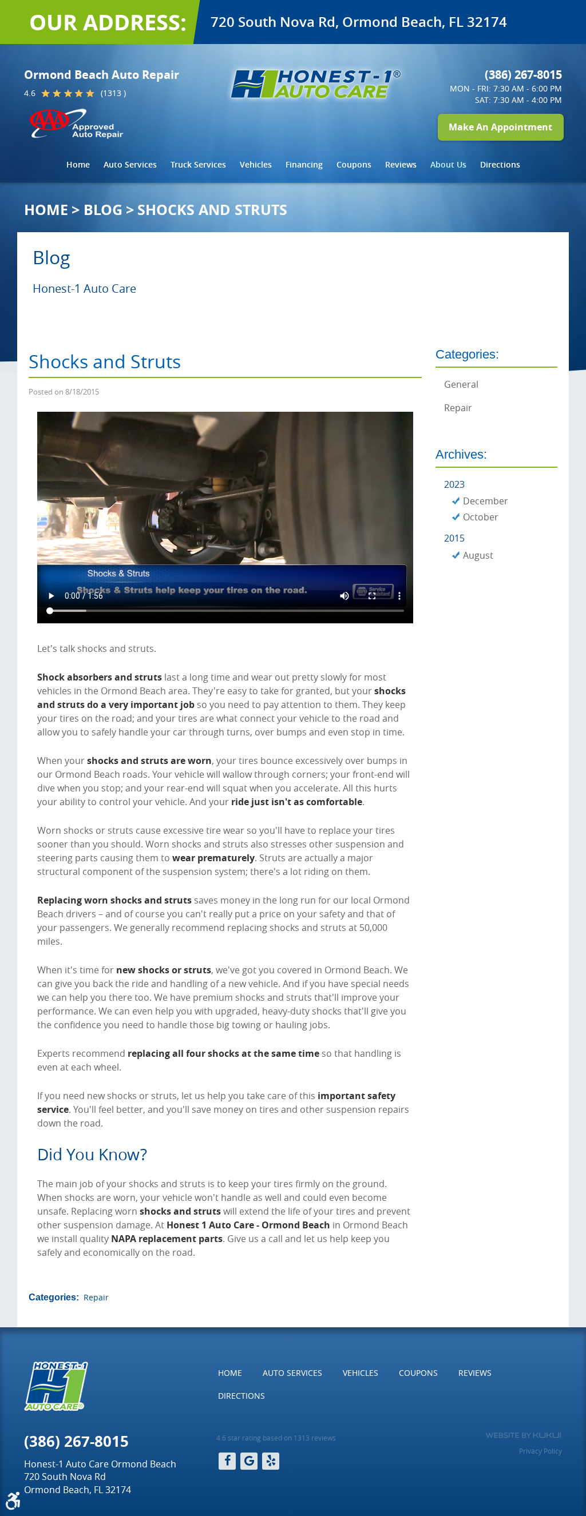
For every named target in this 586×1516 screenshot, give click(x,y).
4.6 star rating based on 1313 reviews (276, 1437)
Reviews (401, 164)
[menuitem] (78, 164)
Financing (304, 164)
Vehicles (256, 164)
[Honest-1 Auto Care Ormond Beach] (316, 84)
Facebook (227, 1461)
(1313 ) (113, 92)
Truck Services (198, 164)
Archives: (461, 454)
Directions (500, 164)
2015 (454, 538)
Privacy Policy (540, 1450)
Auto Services (130, 164)
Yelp (270, 1461)
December (485, 501)
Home (78, 164)
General (461, 384)
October (480, 517)
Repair (96, 1297)
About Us (448, 164)
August (478, 555)
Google (249, 1461)
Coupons (353, 164)
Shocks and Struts (212, 210)
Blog (103, 210)
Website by (523, 1435)
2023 (454, 484)
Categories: (467, 354)
